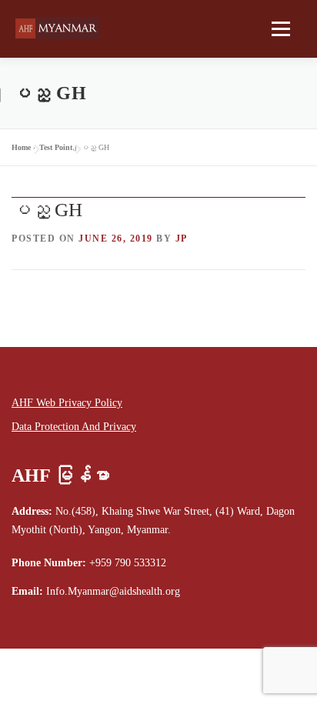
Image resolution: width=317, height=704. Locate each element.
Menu (278, 28)
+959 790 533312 (127, 563)
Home (21, 147)
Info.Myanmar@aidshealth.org (113, 591)
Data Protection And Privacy (74, 426)
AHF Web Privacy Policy (67, 403)
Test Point (55, 147)
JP (181, 238)
